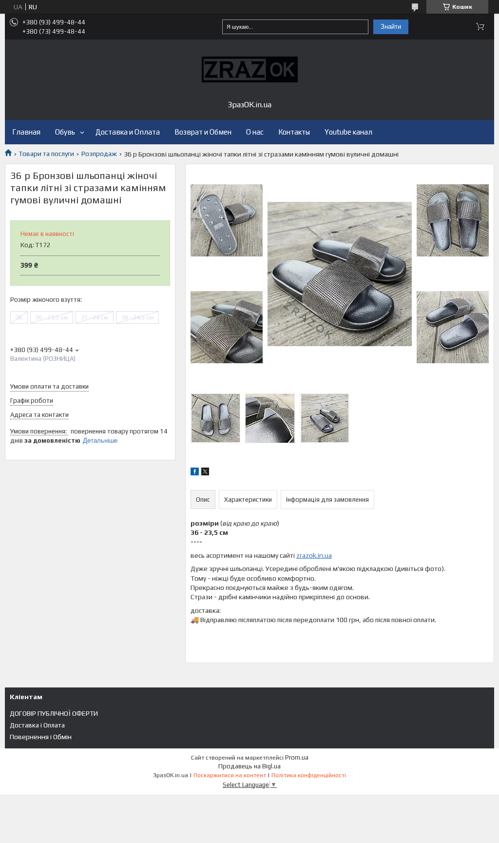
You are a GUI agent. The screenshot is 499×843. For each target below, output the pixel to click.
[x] (205, 473)
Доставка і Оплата (37, 725)
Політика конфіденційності (308, 775)
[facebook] (195, 473)
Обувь (65, 132)
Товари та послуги (46, 153)
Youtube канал (348, 132)
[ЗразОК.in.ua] (249, 69)
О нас (255, 132)
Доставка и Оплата (128, 132)
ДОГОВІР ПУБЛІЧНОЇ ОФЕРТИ (54, 713)
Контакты (294, 132)
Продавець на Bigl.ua (249, 766)
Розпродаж (99, 153)
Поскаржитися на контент (229, 775)
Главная (26, 132)
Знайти (391, 26)
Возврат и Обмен (202, 132)
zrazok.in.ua (314, 555)
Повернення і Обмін (41, 737)
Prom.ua (296, 757)
